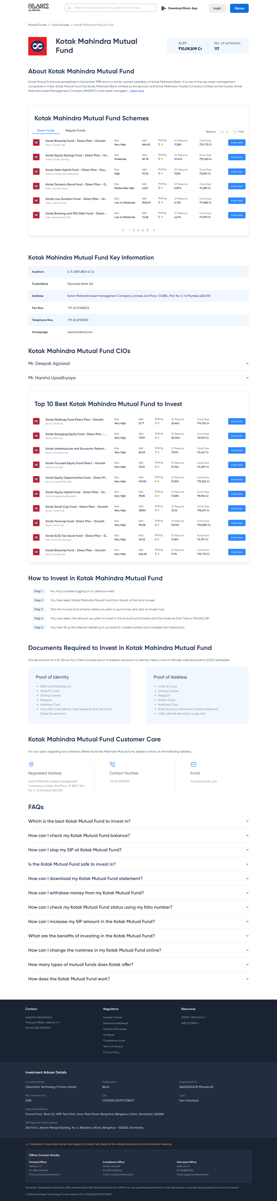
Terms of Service (113, 1046)
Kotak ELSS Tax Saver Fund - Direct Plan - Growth (80, 536)
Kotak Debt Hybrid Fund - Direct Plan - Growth (78, 170)
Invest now (237, 142)
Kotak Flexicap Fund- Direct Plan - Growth (75, 521)
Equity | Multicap (54, 423)
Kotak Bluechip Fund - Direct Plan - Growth (76, 141)
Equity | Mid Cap (54, 438)
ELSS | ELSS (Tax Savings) (58, 539)
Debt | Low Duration (56, 203)
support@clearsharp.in (38, 1017)
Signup (239, 8)
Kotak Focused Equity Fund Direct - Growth (75, 463)
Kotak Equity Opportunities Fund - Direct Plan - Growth (84, 477)
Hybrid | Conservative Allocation (62, 174)
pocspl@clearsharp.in (48, 1174)
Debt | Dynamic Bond (57, 188)
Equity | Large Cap (55, 145)
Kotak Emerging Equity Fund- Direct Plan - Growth (80, 434)
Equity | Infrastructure (57, 452)
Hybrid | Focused (54, 467)
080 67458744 (40, 1170)
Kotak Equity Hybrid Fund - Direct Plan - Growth (79, 492)
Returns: (211, 131)
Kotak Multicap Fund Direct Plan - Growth (74, 419)
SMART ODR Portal (193, 1017)
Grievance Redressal (115, 1023)
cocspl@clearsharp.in (121, 1174)
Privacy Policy (111, 1052)
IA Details (109, 1034)
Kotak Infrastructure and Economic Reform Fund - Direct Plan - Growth (94, 448)
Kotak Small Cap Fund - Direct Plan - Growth (77, 506)
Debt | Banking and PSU (58, 217)
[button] (45, 131)
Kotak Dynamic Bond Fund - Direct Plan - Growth (80, 184)
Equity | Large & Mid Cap (59, 481)
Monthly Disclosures (115, 1029)
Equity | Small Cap (55, 510)
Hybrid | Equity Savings (57, 159)
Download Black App (182, 8)
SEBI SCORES (190, 1023)
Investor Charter (112, 1017)
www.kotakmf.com (80, 332)
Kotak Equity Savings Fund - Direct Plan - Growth (79, 155)
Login (217, 8)
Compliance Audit (114, 1040)
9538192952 (187, 1170)
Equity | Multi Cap (55, 525)
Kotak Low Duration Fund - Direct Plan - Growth (79, 199)
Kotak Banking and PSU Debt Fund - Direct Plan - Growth (85, 213)
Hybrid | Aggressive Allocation (61, 496)
